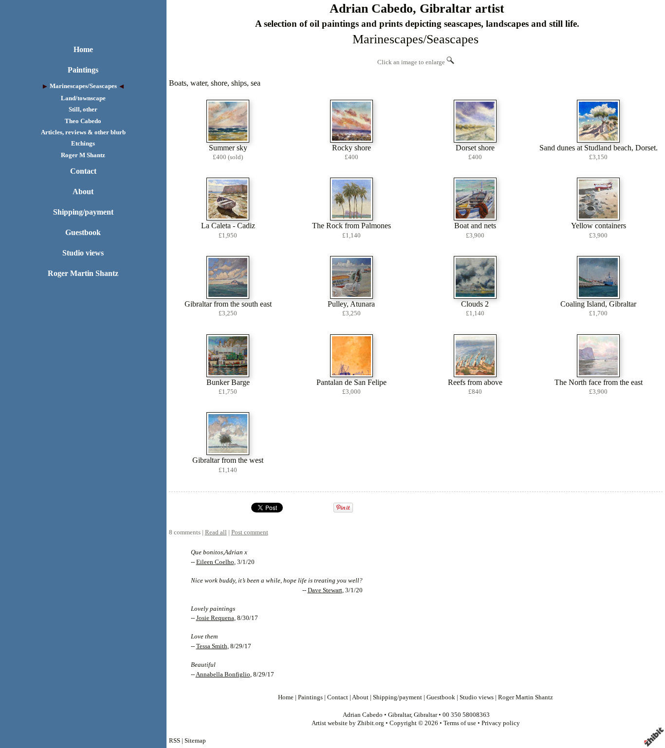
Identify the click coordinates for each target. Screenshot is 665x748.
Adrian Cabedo (363, 715)
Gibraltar (399, 715)
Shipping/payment (83, 212)
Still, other (83, 109)
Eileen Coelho (215, 562)
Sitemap (195, 740)
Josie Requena (215, 618)
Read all (216, 532)
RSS (174, 740)
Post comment (249, 532)
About (83, 191)
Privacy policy (500, 723)
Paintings (83, 70)
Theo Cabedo (83, 121)
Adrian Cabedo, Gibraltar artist (417, 8)
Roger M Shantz (83, 155)
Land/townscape (83, 98)
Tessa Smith (211, 646)
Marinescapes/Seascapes (83, 86)
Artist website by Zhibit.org (348, 723)
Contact (83, 171)
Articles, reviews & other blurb (83, 132)
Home (83, 49)
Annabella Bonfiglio (223, 674)
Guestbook (83, 232)
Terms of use (459, 723)
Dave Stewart (325, 590)
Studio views (83, 253)
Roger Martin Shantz (83, 273)
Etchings (83, 143)
